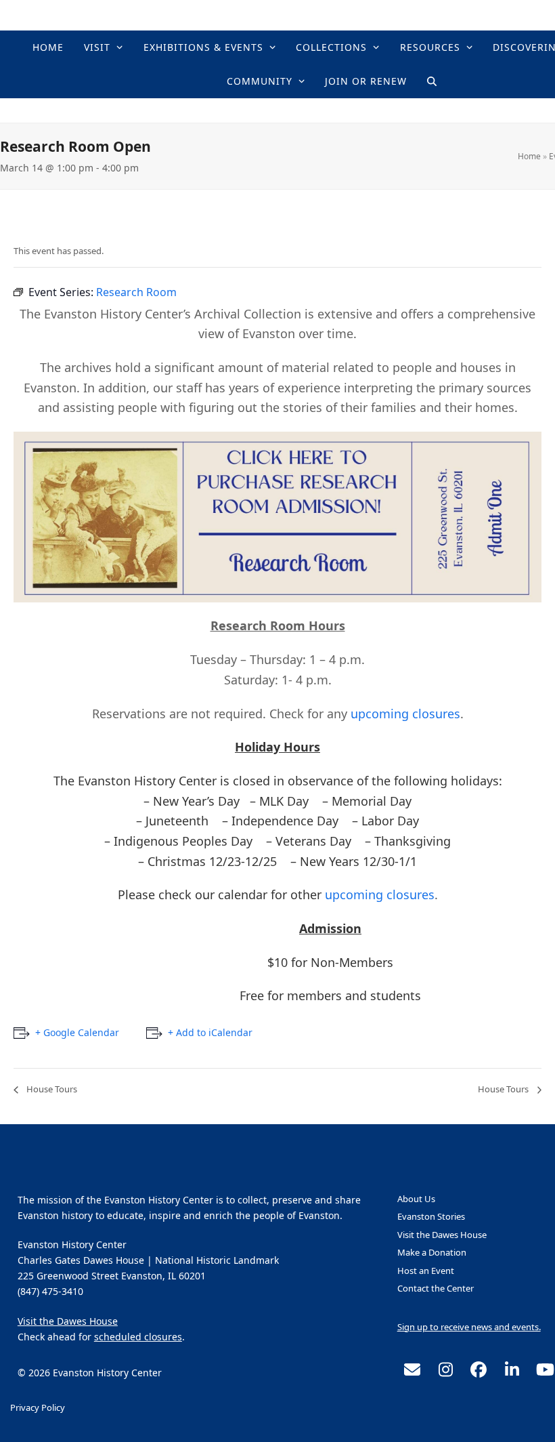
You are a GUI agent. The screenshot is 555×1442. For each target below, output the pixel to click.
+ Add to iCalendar (210, 1032)
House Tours (50, 1089)
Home (529, 156)
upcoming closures (405, 713)
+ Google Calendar (77, 1032)
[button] (431, 81)
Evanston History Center (332, 110)
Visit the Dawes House (68, 1321)
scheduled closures (138, 1336)
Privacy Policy (37, 1407)
